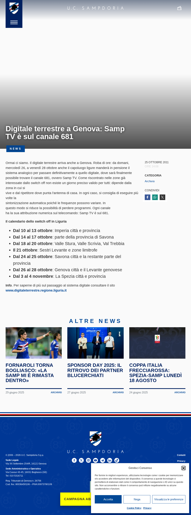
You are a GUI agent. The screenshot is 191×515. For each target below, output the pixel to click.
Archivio (150, 181)
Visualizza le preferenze (168, 499)
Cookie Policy (134, 508)
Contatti (181, 455)
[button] (183, 468)
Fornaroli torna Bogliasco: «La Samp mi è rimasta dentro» (30, 372)
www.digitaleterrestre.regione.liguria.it (36, 290)
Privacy (147, 508)
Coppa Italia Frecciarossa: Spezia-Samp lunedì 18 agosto (155, 372)
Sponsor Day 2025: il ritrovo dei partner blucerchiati (95, 370)
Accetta (108, 499)
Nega (137, 499)
